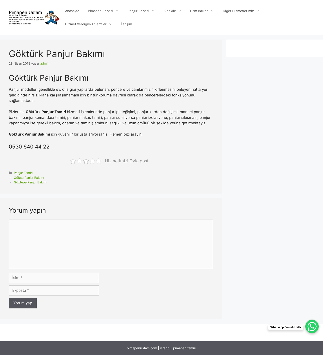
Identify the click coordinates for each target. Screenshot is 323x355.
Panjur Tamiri (23, 173)
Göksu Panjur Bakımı (29, 177)
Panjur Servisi (138, 11)
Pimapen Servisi (100, 11)
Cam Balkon (199, 11)
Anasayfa (72, 11)
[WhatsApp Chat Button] (312, 326)
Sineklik (169, 11)
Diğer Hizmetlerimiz (238, 11)
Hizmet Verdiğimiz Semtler (86, 24)
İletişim (126, 24)
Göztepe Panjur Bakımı (30, 182)
